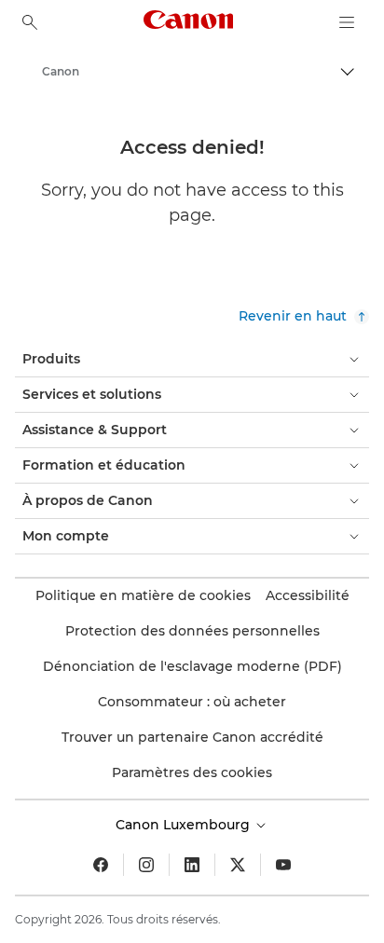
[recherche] (30, 22)
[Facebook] (100, 864)
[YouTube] (283, 864)
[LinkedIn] (192, 864)
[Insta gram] (146, 864)
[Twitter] (237, 864)
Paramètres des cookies (192, 772)
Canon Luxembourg (185, 824)
